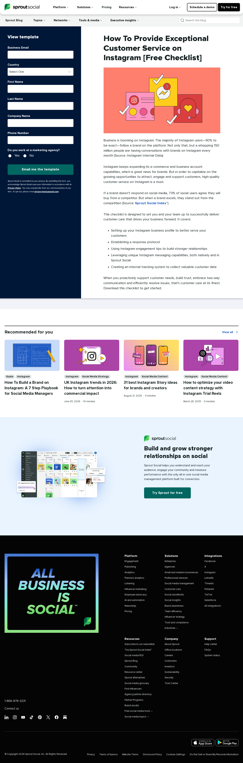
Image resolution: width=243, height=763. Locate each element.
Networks (61, 20)
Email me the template (40, 169)
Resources (126, 7)
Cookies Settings (175, 754)
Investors (170, 666)
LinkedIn (209, 578)
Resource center (133, 672)
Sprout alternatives (135, 677)
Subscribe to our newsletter (140, 644)
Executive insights (123, 20)
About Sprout (172, 644)
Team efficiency (173, 611)
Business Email (18, 47)
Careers (169, 655)
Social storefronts (174, 595)
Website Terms (130, 754)
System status (212, 655)
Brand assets (132, 705)
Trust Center (171, 683)
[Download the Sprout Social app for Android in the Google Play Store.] (227, 742)
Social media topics (135, 717)
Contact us (12, 708)
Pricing (106, 7)
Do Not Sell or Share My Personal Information (214, 754)
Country (13, 64)
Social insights (173, 600)
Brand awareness (174, 606)
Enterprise (170, 561)
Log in (173, 7)
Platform (59, 7)
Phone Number (18, 133)
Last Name (15, 98)
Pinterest (209, 589)
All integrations (212, 606)
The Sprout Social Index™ (138, 650)
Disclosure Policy (152, 754)
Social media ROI (134, 655)
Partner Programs (134, 700)
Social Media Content (155, 376)
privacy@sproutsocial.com (46, 192)
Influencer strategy (175, 617)
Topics (38, 20)
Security (169, 677)
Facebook (210, 561)
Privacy (91, 754)
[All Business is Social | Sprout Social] (52, 593)
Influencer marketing (136, 589)
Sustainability (172, 672)
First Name (15, 81)
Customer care (173, 589)
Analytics (130, 572)
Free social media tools (137, 711)
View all (230, 332)
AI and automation (135, 600)
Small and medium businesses (181, 572)
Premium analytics (134, 578)
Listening (129, 583)
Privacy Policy (14, 188)
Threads (209, 583)
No (31, 155)
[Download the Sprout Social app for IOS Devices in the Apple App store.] (202, 742)
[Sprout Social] (22, 7)
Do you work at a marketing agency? (34, 150)
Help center (210, 644)
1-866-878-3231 (15, 700)
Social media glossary (137, 683)
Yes (17, 155)
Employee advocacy (136, 595)
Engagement (131, 561)
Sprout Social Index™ (151, 203)
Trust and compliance (177, 622)
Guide (9, 376)
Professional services (176, 578)
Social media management (179, 583)
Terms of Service (108, 754)
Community (131, 666)
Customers (171, 661)
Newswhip (130, 606)
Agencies (170, 567)
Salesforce (210, 600)
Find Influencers (133, 689)
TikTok (208, 595)
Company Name (19, 115)
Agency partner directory (138, 694)
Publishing (130, 567)
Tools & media (89, 20)
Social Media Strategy (95, 376)
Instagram (23, 376)
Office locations (173, 650)
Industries (170, 628)
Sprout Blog (14, 20)
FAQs (207, 650)
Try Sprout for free (167, 493)
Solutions (84, 7)
